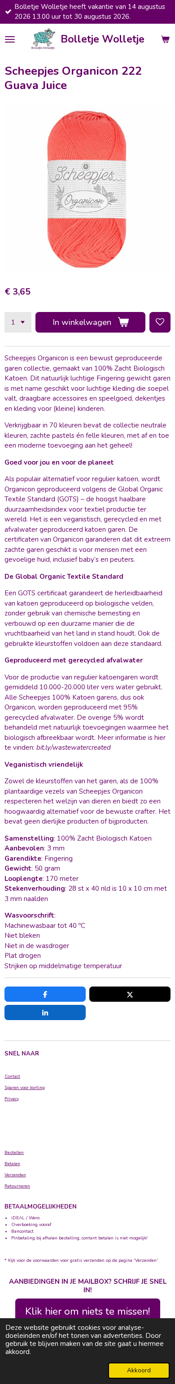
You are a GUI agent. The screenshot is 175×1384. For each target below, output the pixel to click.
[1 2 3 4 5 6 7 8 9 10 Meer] (17, 322)
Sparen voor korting (24, 1088)
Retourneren (17, 1186)
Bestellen (14, 1152)
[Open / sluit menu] (10, 39)
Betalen (12, 1164)
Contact (12, 1076)
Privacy (11, 1099)
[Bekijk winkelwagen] (165, 39)
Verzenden (15, 1175)
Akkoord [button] (139, 1370)
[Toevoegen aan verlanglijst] (160, 322)
